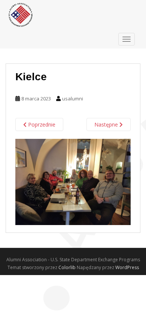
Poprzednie (41, 124)
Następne (106, 124)
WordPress (127, 267)
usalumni (72, 98)
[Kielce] (73, 182)
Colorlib (67, 267)
